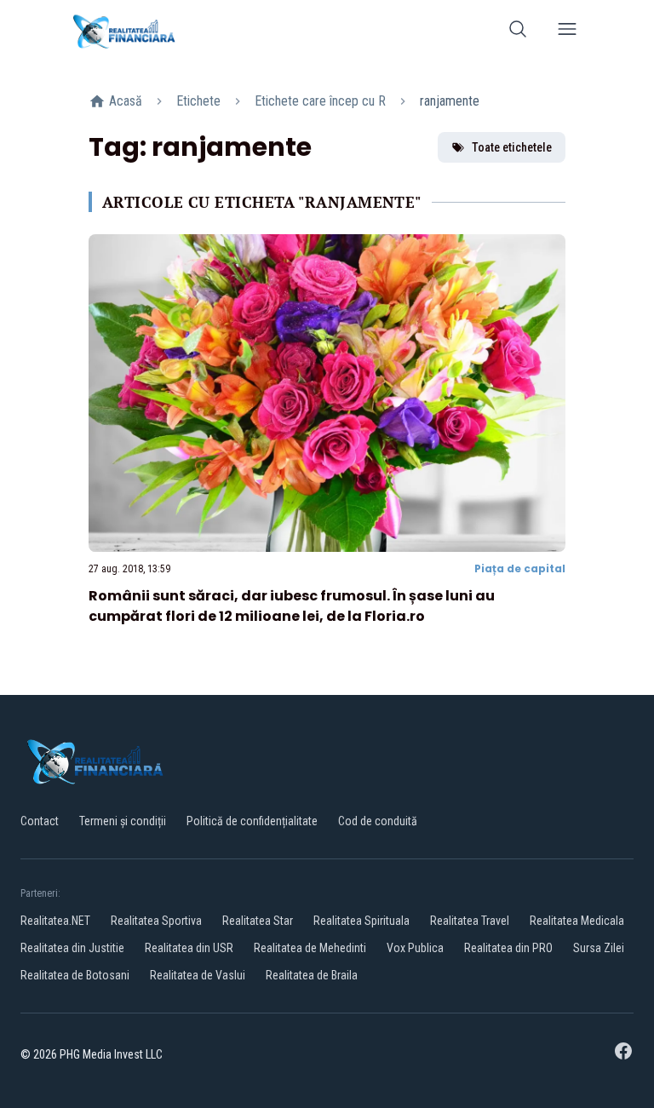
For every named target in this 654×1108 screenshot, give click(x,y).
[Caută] (518, 32)
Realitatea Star (257, 920)
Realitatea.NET (55, 920)
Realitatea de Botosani (74, 975)
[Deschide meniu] (567, 32)
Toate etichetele (512, 147)
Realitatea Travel (469, 920)
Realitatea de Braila (312, 975)
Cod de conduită (377, 821)
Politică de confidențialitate (252, 821)
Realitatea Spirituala (361, 920)
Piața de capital (519, 568)
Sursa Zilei (598, 948)
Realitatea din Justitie (72, 948)
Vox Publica (415, 948)
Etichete (198, 101)
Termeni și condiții (122, 821)
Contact (39, 821)
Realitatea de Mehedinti (310, 948)
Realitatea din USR (189, 948)
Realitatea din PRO (508, 948)
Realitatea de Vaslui (197, 975)
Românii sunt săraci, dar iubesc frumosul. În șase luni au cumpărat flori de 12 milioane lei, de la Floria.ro (292, 606)
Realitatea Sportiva (156, 920)
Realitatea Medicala (577, 920)
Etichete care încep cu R (320, 101)
